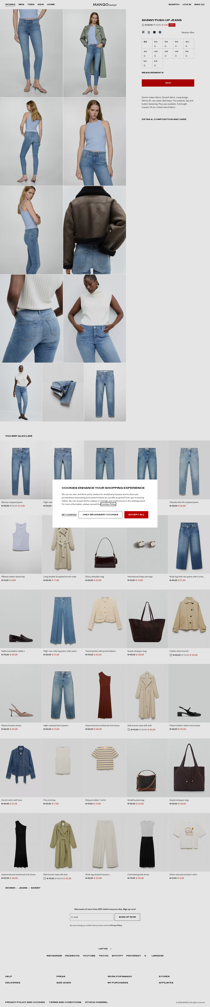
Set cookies (69, 514)
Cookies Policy (108, 504)
